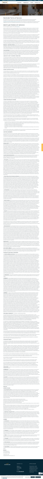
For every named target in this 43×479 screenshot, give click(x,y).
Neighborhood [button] (25, 2)
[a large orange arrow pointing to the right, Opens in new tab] (7, 464)
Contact (32, 2)
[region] (21, 477)
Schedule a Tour (37, 2)
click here (18, 26)
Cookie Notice (5, 478)
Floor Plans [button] (19, 2)
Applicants (39, 0)
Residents (34, 0)
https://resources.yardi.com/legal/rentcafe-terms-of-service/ (11, 21)
